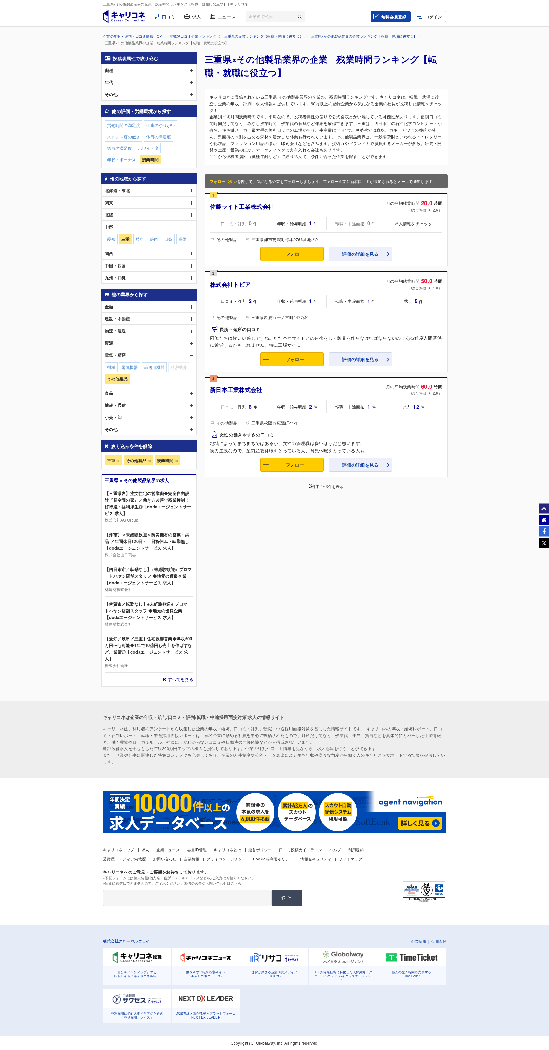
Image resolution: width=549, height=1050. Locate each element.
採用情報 (438, 941)
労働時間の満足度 (123, 125)
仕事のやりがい (160, 125)
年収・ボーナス (121, 159)
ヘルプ (335, 849)
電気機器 (129, 367)
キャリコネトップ (118, 849)
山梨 (168, 239)
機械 (111, 367)
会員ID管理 (197, 849)
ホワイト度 (148, 148)
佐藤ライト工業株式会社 (242, 206)
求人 (196, 16)
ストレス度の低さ (123, 137)
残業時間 (165, 460)
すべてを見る (180, 679)
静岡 (154, 239)
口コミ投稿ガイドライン (300, 849)
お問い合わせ (165, 858)
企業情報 (191, 858)
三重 (111, 460)
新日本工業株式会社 (236, 390)
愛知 (111, 239)
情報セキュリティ (315, 858)
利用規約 (356, 849)
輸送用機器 (154, 367)
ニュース (227, 16)
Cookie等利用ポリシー (273, 858)
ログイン (433, 17)
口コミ (168, 16)
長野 (183, 239)
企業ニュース (168, 849)
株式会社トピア (230, 284)
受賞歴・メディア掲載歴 (124, 858)
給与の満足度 (119, 148)
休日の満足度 (158, 137)
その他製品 (136, 460)
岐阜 (140, 239)
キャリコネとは (227, 849)
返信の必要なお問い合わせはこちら (212, 883)
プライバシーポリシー (226, 858)
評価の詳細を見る (360, 254)
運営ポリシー (260, 849)
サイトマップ (350, 858)
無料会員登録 (394, 17)
